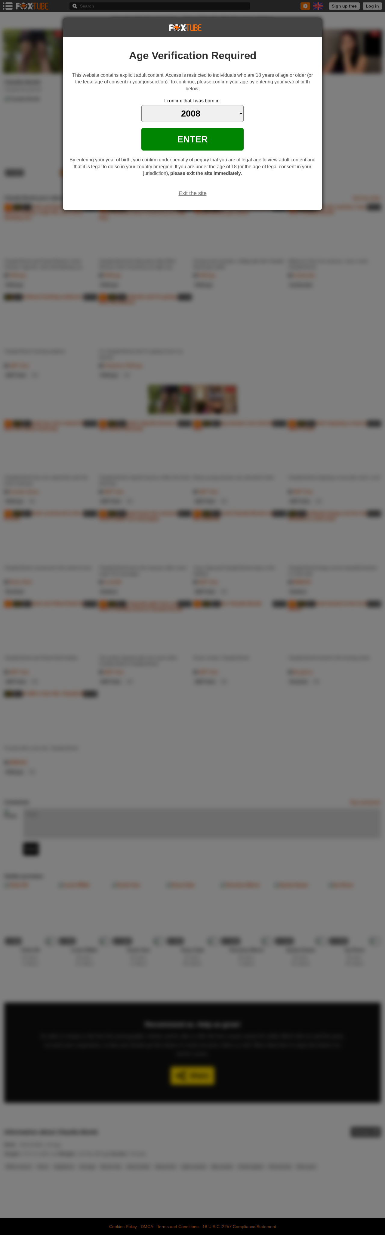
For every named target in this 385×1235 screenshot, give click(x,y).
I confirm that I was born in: (192, 100)
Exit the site (193, 193)
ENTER (192, 139)
